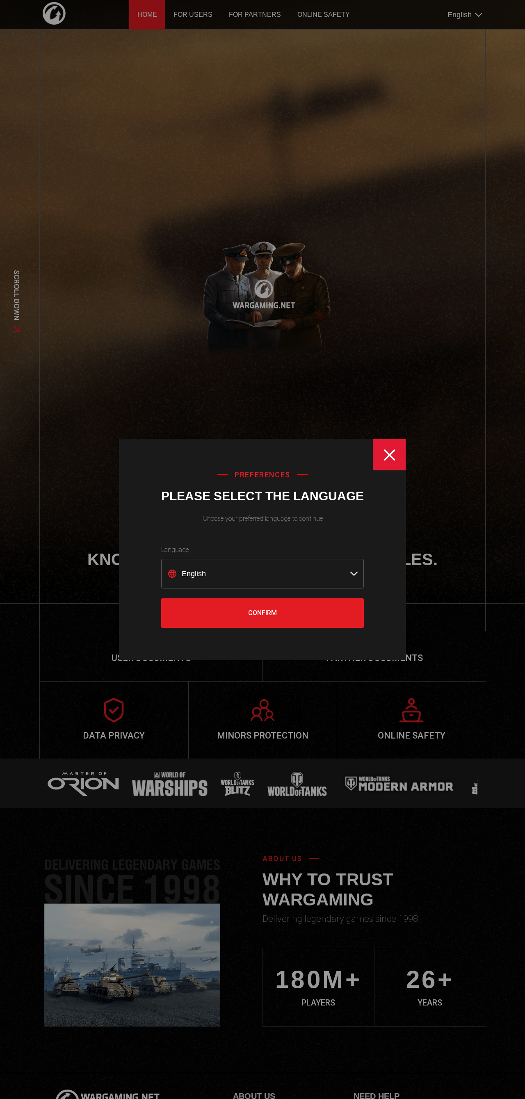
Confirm (262, 613)
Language (175, 550)
